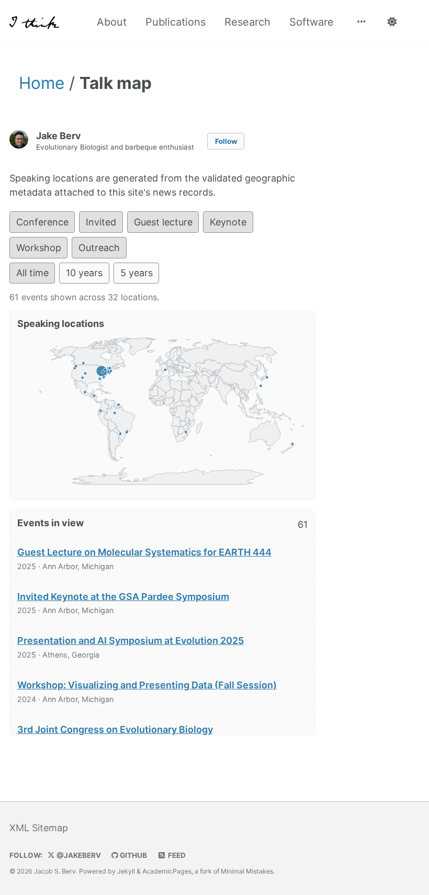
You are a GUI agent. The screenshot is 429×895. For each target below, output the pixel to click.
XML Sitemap (38, 827)
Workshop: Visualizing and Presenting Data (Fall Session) (147, 684)
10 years (84, 272)
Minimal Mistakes (247, 871)
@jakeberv (78, 855)
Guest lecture (163, 222)
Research (247, 22)
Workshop (38, 247)
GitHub (132, 855)
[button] (100, 410)
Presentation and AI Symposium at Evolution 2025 (130, 640)
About (112, 22)
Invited (101, 222)
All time (32, 272)
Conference (42, 222)
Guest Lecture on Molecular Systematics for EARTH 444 (144, 552)
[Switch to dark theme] (391, 22)
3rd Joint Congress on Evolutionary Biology (115, 729)
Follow (226, 141)
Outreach (99, 247)
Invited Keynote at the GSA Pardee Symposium (123, 596)
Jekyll (126, 871)
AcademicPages (166, 871)
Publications (175, 22)
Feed (176, 855)
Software (311, 22)
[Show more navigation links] (361, 22)
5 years (136, 272)
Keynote (228, 222)
